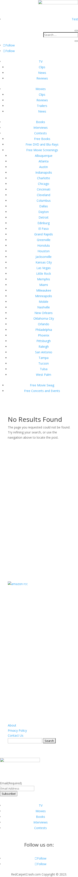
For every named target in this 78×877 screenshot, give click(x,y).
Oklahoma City (43, 318)
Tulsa (43, 369)
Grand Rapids (43, 234)
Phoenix (43, 335)
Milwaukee (43, 290)
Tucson (43, 363)
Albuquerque (43, 156)
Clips (42, 67)
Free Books (42, 139)
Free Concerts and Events (42, 391)
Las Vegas (43, 268)
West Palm (43, 375)
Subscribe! (9, 794)
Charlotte (43, 178)
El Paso (43, 229)
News (42, 73)
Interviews (40, 127)
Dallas (43, 206)
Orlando (43, 324)
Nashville (43, 307)
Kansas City (44, 262)
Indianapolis (43, 172)
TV (40, 61)
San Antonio (43, 352)
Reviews (42, 78)
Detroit (44, 217)
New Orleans (43, 313)
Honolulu (43, 245)
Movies (41, 89)
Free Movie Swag (42, 385)
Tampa (44, 358)
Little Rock (43, 273)
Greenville (43, 240)
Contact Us (15, 735)
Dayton (43, 212)
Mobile (43, 302)
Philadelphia (43, 330)
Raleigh (44, 346)
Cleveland (43, 195)
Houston (43, 251)
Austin (43, 167)
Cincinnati (43, 189)
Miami (43, 285)
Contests (40, 133)
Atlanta (44, 161)
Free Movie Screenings (42, 150)
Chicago (43, 184)
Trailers (42, 106)
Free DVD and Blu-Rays (42, 144)
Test (75, 19)
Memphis (43, 279)
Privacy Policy (17, 730)
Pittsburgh (43, 341)
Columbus (44, 200)
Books (40, 122)
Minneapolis (43, 296)
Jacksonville (44, 257)
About (12, 725)
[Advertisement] (40, 505)
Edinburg (43, 223)
